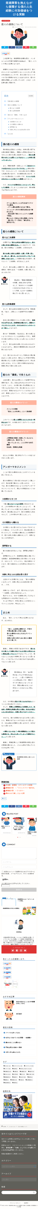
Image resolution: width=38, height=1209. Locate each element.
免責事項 (26, 1203)
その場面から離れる (16, 124)
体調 (16, 1071)
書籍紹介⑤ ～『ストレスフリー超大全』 (20, 788)
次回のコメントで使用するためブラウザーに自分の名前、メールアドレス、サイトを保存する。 (18, 873)
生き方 (23, 1077)
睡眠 (6, 1079)
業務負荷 (7, 1077)
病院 (30, 1077)
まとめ (10, 134)
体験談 (23, 1071)
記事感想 (29, 1079)
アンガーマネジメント (16, 119)
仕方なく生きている (26, 1068)
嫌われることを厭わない (14, 1042)
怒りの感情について (16, 105)
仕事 (15, 1068)
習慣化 (14, 1079)
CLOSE (31, 95)
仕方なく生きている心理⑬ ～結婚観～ (19, 1037)
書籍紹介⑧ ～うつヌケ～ (15, 790)
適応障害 (7, 1082)
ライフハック (29, 1065)
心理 (4, 798)
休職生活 (8, 1071)
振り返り (31, 1074)
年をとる (7, 1074)
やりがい (7, 1065)
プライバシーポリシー (15, 1203)
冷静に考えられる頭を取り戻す (20, 129)
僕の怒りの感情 (13, 101)
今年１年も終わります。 (14, 1052)
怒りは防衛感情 (15, 110)
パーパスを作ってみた (13, 1032)
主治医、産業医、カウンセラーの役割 (19, 785)
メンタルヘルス (5, 20)
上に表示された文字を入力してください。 (16, 883)
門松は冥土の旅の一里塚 (14, 1047)
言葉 (22, 1079)
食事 (15, 1082)
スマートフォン (18, 1065)
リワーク (7, 1068)
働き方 (32, 1071)
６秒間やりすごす (15, 121)
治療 (15, 1077)
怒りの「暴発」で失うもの (17, 115)
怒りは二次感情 (15, 108)
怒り (23, 1074)
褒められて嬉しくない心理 (15, 793)
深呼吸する (13, 127)
